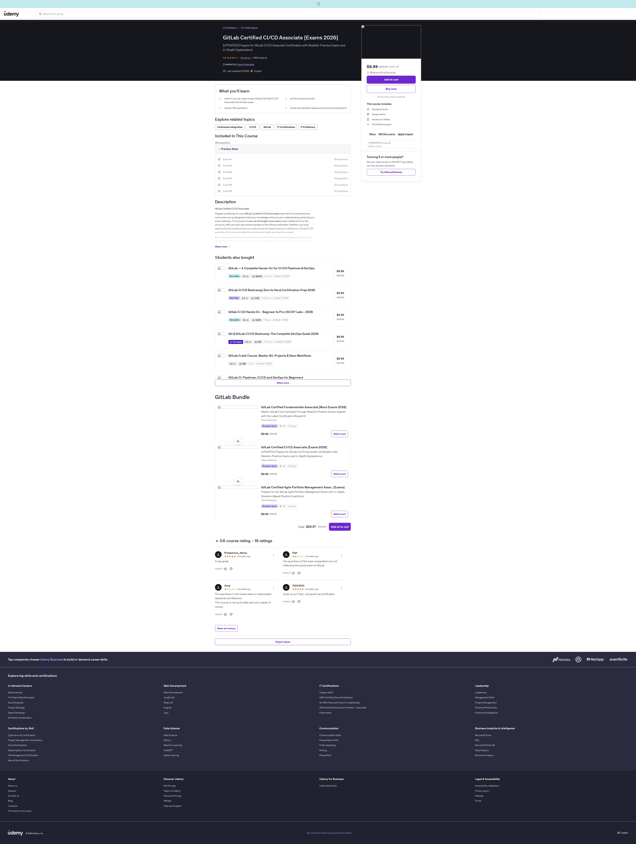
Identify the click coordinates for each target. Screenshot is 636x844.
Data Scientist (15, 692)
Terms (478, 800)
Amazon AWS (326, 692)
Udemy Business (51, 659)
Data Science (170, 735)
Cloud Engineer (16, 702)
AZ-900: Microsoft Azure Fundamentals (339, 702)
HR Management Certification (23, 755)
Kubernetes (325, 712)
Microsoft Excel (483, 735)
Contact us (13, 795)
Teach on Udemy (172, 790)
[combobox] (288, 14)
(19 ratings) (245, 57)
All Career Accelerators (19, 717)
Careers (12, 790)
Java (166, 712)
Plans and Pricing (172, 795)
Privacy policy (482, 790)
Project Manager (16, 707)
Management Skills (484, 697)
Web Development (173, 692)
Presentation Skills (329, 740)
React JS (168, 702)
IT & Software (230, 27)
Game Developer (16, 712)
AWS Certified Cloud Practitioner (336, 697)
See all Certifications (18, 760)
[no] (231, 569)
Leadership (481, 692)
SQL (477, 740)
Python (167, 740)
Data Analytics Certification (22, 750)
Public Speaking (327, 745)
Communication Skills (330, 735)
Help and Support (173, 805)
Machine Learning (173, 745)
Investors (13, 805)
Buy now (391, 88)
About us (12, 785)
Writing (323, 750)
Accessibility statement (487, 785)
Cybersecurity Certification (21, 735)
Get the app (170, 785)
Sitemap (479, 795)
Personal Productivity (486, 707)
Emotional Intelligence (486, 712)
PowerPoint (325, 755)
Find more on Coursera (19, 810)
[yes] (225, 569)
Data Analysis (482, 750)
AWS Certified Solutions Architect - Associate (342, 707)
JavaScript (169, 697)
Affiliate (167, 800)
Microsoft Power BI (485, 745)
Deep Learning (171, 755)
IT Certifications (249, 27)
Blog (10, 800)
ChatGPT (168, 750)
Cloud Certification (17, 745)
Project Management (486, 702)
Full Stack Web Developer (21, 697)
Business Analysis (484, 755)
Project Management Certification (25, 740)
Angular (168, 707)
